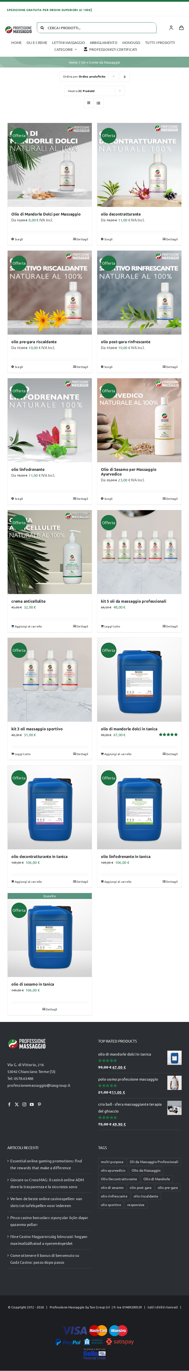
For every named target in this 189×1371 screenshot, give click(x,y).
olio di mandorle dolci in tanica (129, 729)
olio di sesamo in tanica (32, 984)
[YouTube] (32, 1104)
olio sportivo (111, 1204)
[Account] (171, 28)
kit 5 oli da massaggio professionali (133, 601)
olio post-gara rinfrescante (125, 341)
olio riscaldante (146, 1196)
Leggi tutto (112, 626)
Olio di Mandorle (156, 1179)
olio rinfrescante (114, 1196)
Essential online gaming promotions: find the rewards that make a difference (46, 1164)
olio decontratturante (121, 214)
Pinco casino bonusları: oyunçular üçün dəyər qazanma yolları (49, 1221)
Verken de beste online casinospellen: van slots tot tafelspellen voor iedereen (46, 1202)
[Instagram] (24, 1104)
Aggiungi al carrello (28, 626)
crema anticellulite (28, 601)
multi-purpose (112, 1161)
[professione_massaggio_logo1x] (18, 28)
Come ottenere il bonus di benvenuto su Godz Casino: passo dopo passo (44, 1258)
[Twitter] (17, 1104)
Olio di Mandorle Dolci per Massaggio (45, 214)
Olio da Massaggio (146, 1170)
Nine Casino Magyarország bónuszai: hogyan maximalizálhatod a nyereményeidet (48, 1240)
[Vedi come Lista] (98, 103)
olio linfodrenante (28, 469)
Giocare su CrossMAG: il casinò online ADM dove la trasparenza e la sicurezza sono (47, 1183)
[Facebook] (9, 1104)
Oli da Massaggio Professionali (154, 1161)
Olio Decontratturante (119, 1179)
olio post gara (140, 1187)
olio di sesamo (112, 1187)
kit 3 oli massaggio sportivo (37, 729)
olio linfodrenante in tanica (125, 856)
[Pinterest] (39, 1104)
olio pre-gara (168, 1187)
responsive (135, 1204)
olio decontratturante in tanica (39, 856)
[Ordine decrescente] (124, 76)
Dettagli (82, 239)
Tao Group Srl (100, 1307)
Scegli (19, 239)
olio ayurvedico (113, 1170)
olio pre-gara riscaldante (34, 341)
